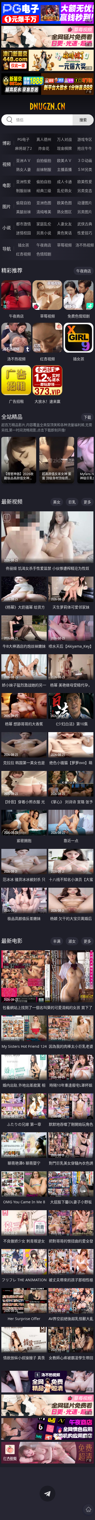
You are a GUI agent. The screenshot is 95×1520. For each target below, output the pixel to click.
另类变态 (84, 190)
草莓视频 (64, 244)
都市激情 (23, 223)
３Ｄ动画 (84, 160)
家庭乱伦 (43, 223)
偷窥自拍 (23, 202)
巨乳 (72, 501)
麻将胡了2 (23, 148)
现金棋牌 (64, 148)
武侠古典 (84, 223)
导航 (6, 249)
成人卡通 (64, 181)
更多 (87, 501)
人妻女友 (64, 223)
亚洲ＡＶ (23, 160)
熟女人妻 (23, 169)
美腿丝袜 (23, 211)
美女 (56, 501)
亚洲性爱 (23, 181)
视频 (6, 164)
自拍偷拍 (43, 160)
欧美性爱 (84, 181)
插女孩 (23, 244)
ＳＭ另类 (84, 169)
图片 (6, 206)
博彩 (6, 143)
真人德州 (43, 139)
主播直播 (64, 169)
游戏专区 (84, 139)
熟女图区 (64, 211)
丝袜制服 (43, 169)
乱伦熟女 (64, 190)
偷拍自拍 (43, 181)
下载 (87, 417)
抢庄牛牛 (84, 148)
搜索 (83, 119)
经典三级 (43, 190)
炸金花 (43, 148)
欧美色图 (64, 202)
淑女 (72, 941)
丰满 (56, 941)
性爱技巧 (84, 232)
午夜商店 (43, 244)
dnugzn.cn (47, 106)
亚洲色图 (43, 202)
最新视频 (11, 501)
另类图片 (84, 211)
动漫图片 (84, 202)
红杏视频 (23, 253)
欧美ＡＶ (64, 160)
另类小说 (43, 232)
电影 (6, 185)
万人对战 (64, 139)
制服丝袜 (23, 190)
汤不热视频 (84, 244)
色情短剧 (43, 253)
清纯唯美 (43, 211)
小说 (6, 228)
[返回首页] (88, 1509)
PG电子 (23, 139)
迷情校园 (23, 232)
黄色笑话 (64, 232)
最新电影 (11, 940)
